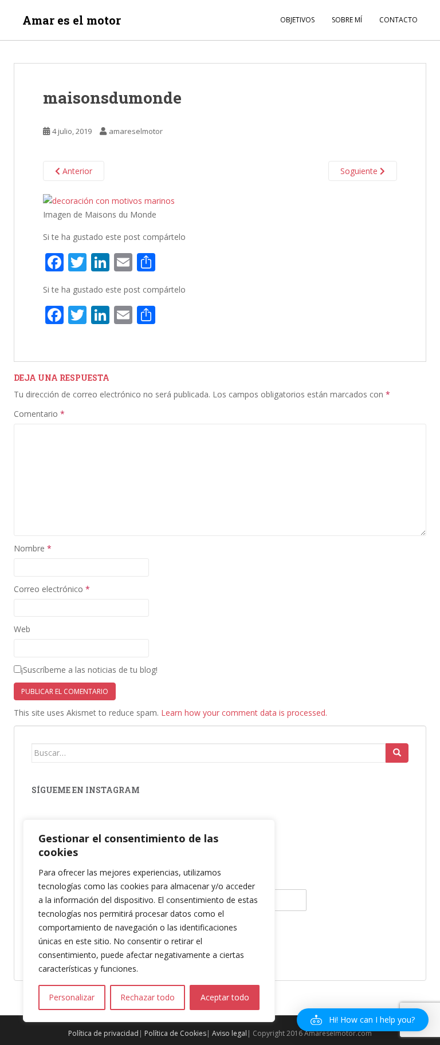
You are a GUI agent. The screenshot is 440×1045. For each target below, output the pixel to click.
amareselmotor (136, 131)
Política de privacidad (103, 1033)
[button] (363, 1019)
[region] (149, 920)
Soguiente (360, 170)
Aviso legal (229, 1033)
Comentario (39, 413)
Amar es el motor (71, 20)
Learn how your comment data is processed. (244, 712)
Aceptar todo (225, 997)
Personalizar (72, 997)
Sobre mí (347, 20)
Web (22, 629)
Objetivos (297, 20)
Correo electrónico (52, 588)
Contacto (398, 20)
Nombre (33, 548)
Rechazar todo (147, 997)
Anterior (76, 170)
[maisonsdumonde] (109, 199)
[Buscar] (397, 753)
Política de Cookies (175, 1033)
